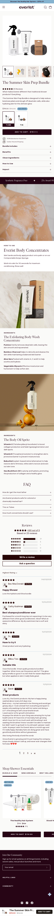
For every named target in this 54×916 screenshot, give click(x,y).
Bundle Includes (10, 146)
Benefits (7, 152)
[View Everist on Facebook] (32, 902)
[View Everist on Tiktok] (27, 902)
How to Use (8, 164)
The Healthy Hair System (21, 821)
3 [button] (27, 753)
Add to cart (22, 834)
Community (8, 886)
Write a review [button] (27, 557)
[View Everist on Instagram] (21, 902)
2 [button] (23, 753)
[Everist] (27, 7)
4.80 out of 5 (33, 531)
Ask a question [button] (27, 564)
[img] (9, 580)
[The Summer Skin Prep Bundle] (8, 71)
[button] (45, 7)
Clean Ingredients (11, 158)
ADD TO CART (44, 912)
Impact (6, 169)
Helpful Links (9, 877)
